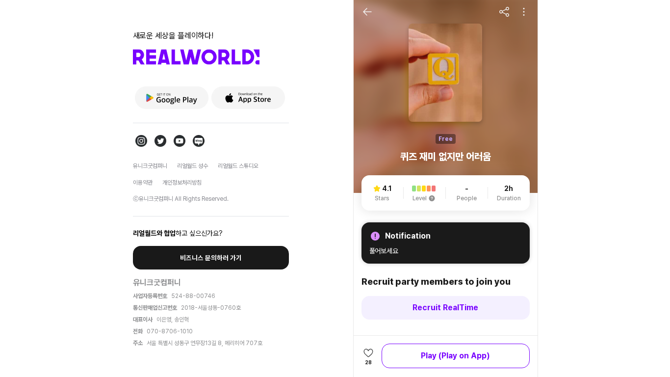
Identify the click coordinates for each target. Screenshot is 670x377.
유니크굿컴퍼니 (150, 165)
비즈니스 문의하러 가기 (211, 258)
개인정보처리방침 (182, 182)
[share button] (504, 12)
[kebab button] (524, 12)
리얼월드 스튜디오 (238, 165)
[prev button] (367, 12)
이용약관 (143, 182)
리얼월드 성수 (192, 165)
